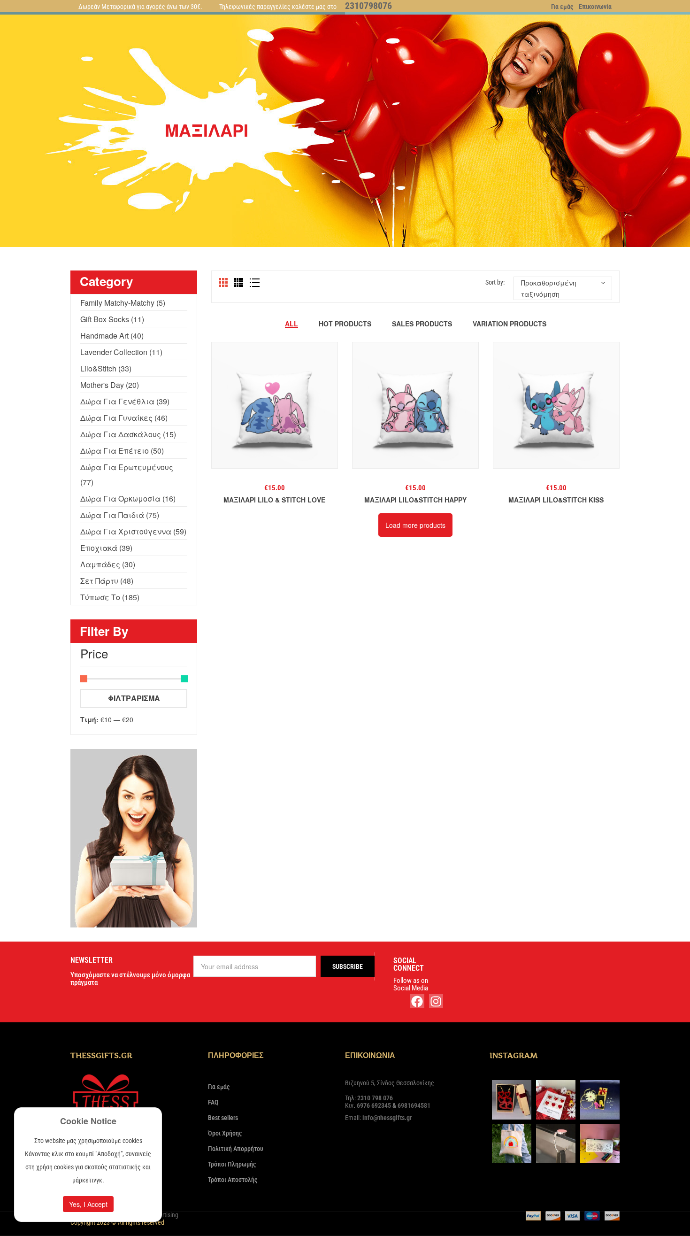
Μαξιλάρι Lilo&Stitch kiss (556, 499)
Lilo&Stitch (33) (105, 368)
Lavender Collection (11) (121, 352)
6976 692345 (374, 1105)
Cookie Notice (88, 1121)
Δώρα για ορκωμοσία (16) (128, 498)
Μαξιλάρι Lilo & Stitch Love (274, 499)
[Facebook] (417, 1001)
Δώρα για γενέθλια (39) (124, 401)
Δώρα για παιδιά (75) (119, 515)
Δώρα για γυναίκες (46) (124, 417)
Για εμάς (562, 6)
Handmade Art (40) (112, 335)
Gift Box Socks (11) (112, 319)
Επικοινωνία (595, 6)
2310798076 (368, 5)
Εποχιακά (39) (106, 547)
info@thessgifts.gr (387, 1117)
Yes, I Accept (88, 1204)
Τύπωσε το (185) (109, 597)
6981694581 (414, 1105)
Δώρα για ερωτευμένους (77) (126, 474)
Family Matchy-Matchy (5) (122, 302)
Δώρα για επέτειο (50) (122, 450)
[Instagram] (436, 1001)
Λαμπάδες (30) (107, 564)
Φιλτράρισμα (134, 698)
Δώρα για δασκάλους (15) (128, 434)
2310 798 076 (375, 1098)
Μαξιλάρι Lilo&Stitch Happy (415, 499)
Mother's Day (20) (109, 384)
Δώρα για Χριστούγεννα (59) (133, 531)
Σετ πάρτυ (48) (106, 580)
